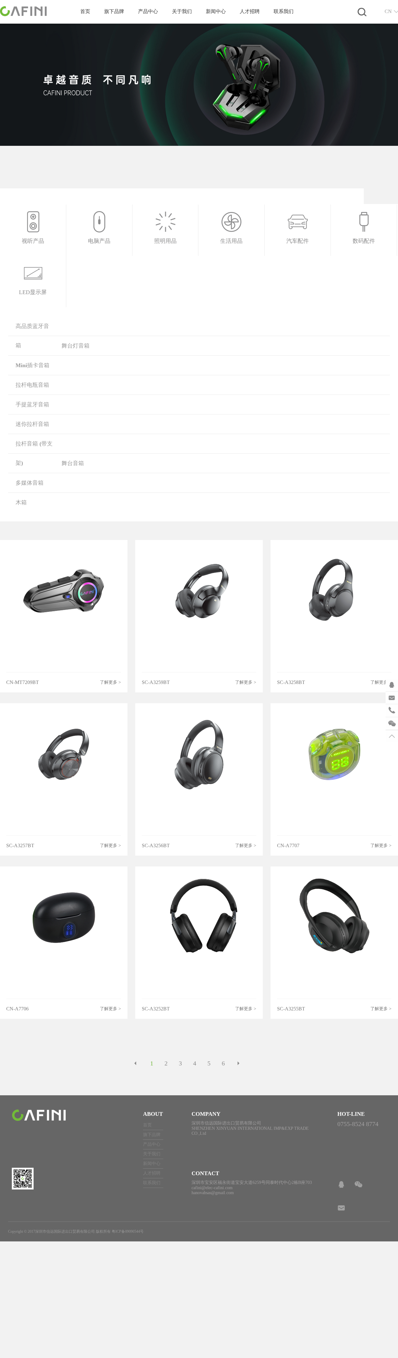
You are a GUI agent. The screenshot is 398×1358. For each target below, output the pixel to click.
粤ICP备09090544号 (128, 1231)
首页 (85, 11)
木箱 (21, 502)
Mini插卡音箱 (32, 365)
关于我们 (182, 11)
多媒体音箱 (30, 483)
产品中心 (148, 11)
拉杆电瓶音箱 (32, 385)
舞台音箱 (73, 463)
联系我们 (284, 11)
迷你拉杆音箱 (32, 424)
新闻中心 (216, 11)
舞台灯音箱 (76, 346)
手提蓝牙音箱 (32, 404)
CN (388, 11)
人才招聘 (250, 11)
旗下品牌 (114, 11)
